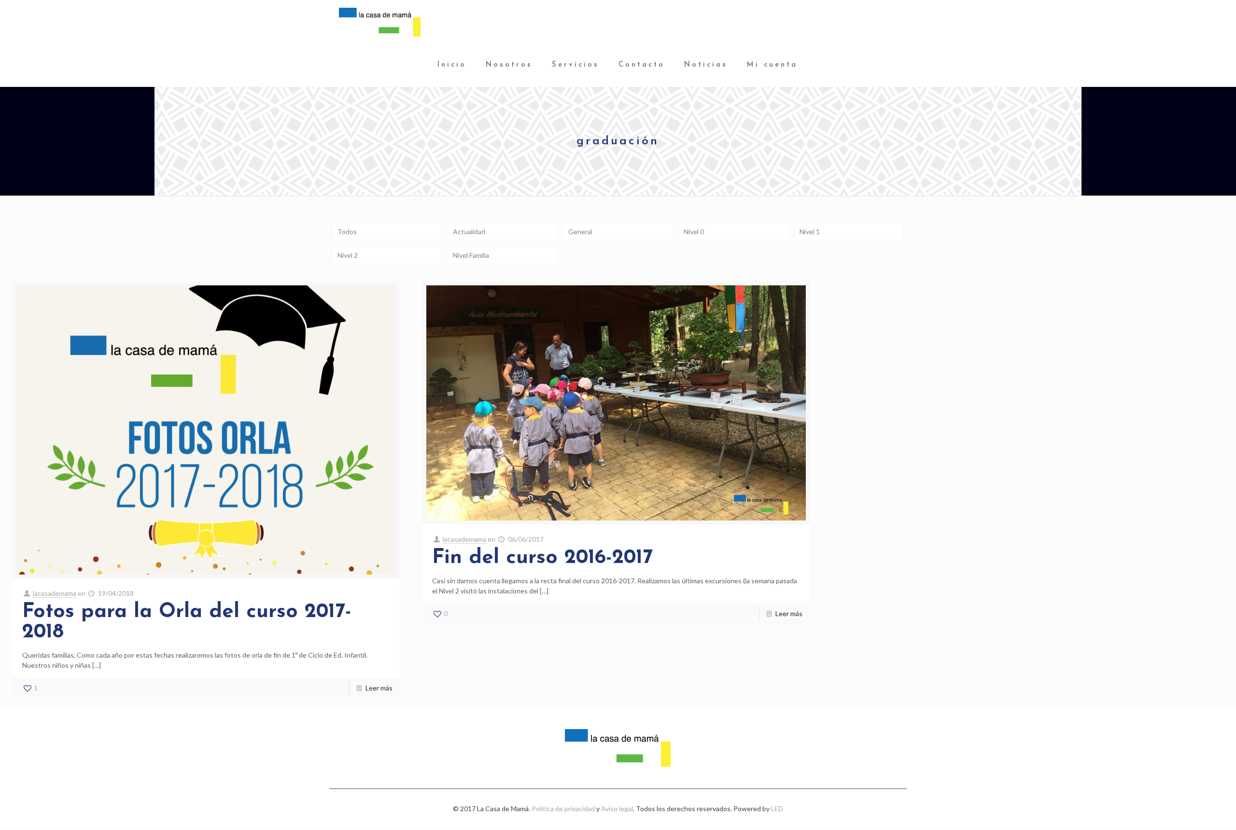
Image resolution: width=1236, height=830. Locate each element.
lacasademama (54, 593)
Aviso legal (617, 808)
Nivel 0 (694, 231)
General (580, 231)
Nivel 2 (347, 255)
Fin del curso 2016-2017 (542, 558)
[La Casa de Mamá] (379, 21)
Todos (347, 231)
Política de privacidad (563, 808)
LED (777, 808)
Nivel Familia (471, 255)
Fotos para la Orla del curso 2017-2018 (186, 622)
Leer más (379, 688)
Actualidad (469, 231)
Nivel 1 (810, 231)
